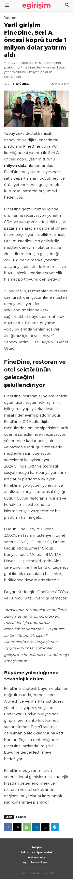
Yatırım (10, 17)
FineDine (21, 816)
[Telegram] (55, 827)
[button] (67, 5)
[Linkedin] (36, 827)
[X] (17, 827)
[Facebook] (8, 827)
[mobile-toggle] (6, 5)
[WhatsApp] (27, 827)
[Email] (45, 827)
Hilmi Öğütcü (21, 83)
